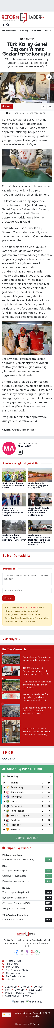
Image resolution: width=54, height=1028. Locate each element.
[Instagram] (27, 952)
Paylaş (8, 106)
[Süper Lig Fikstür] (50, 848)
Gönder (8, 598)
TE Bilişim (34, 1024)
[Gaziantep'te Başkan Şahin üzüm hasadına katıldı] (14, 474)
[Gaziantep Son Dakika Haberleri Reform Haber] (23, 17)
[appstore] (18, 1002)
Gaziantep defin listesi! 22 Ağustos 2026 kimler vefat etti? (14, 537)
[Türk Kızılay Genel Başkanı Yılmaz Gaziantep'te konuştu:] (27, 87)
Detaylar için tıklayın (27, 838)
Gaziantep (27, 39)
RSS (8, 1015)
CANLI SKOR (9, 759)
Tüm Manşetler (13, 973)
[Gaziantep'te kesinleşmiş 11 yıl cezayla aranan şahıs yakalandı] (14, 499)
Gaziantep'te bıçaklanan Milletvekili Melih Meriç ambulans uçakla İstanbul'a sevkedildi (39, 540)
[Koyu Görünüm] (4, 25)
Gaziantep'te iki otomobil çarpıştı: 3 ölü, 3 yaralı (38, 485)
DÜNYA (20, 993)
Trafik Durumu (12, 967)
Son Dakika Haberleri (15, 976)
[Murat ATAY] (9, 448)
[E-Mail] (20, 452)
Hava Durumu (12, 964)
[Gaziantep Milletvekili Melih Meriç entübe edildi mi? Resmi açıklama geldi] (40, 499)
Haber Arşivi (11, 979)
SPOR (47, 30)
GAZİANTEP (9, 30)
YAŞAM (32, 993)
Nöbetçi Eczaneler (14, 961)
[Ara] (7, 25)
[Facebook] (17, 952)
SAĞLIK (8, 993)
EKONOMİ (19, 990)
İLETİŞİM (27, 996)
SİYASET (36, 30)
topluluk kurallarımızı (29, 608)
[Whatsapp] (37, 952)
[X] (22, 952)
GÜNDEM (38, 987)
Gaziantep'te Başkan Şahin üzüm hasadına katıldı (13, 485)
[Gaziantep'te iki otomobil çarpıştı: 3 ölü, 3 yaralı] (40, 474)
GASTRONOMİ (12, 996)
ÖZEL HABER (35, 990)
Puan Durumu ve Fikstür (17, 970)
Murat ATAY (24, 446)
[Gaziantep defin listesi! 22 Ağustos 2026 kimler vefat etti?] (14, 527)
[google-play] (34, 1002)
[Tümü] (50, 639)
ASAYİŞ (23, 30)
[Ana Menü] (11, 25)
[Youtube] (32, 952)
